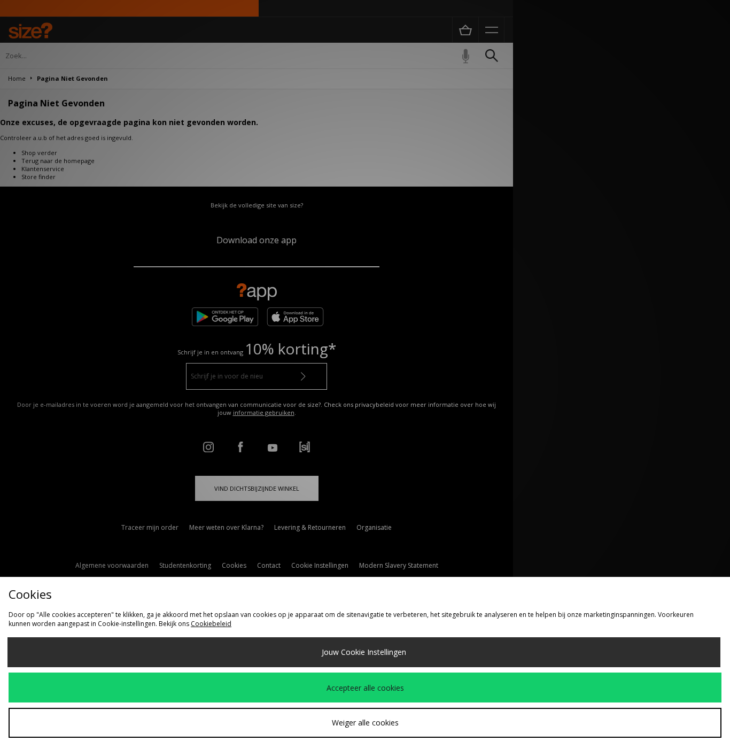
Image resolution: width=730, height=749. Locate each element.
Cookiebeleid (211, 623)
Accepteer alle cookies (365, 688)
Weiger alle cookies (365, 722)
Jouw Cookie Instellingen (364, 652)
